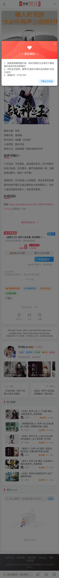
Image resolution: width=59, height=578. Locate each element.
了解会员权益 (46, 81)
